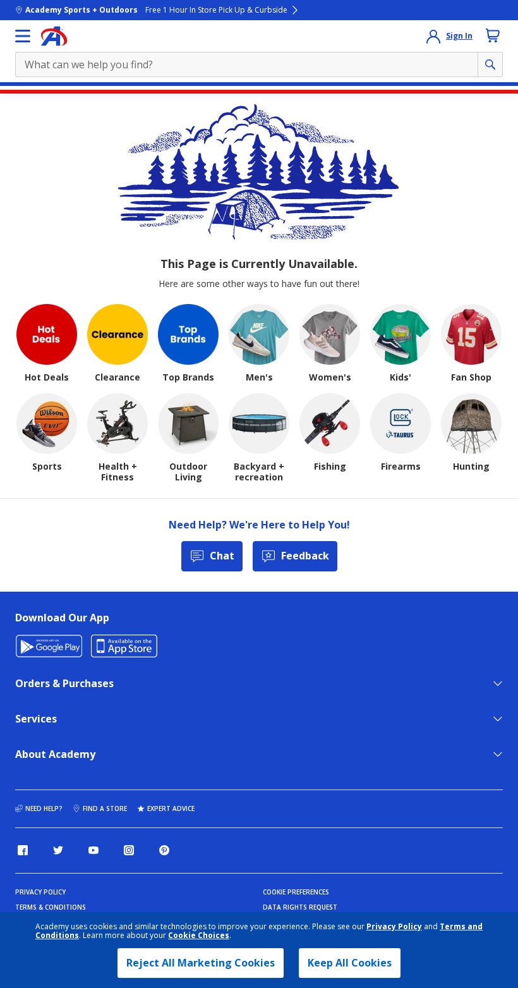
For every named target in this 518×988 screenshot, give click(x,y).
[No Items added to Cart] (493, 35)
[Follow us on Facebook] (22, 850)
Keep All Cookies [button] (350, 963)
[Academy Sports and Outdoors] (54, 36)
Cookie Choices (198, 935)
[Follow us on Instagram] (128, 850)
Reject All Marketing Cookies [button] (200, 963)
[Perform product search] (490, 64)
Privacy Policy (394, 926)
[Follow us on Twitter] (58, 850)
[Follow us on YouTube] (93, 850)
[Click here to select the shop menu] (22, 36)
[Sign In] (433, 36)
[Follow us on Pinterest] (164, 850)
